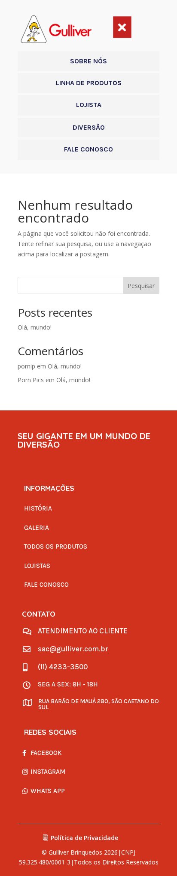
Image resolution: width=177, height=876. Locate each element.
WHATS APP (48, 791)
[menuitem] (88, 61)
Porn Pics (31, 380)
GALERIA (36, 528)
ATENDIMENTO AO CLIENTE (83, 631)
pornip (26, 366)
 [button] (122, 27)
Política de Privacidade (84, 838)
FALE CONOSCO (46, 584)
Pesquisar (141, 286)
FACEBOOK (46, 753)
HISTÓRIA (38, 508)
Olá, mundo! (35, 327)
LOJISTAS (37, 566)
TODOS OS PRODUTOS (55, 546)
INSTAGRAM (48, 771)
